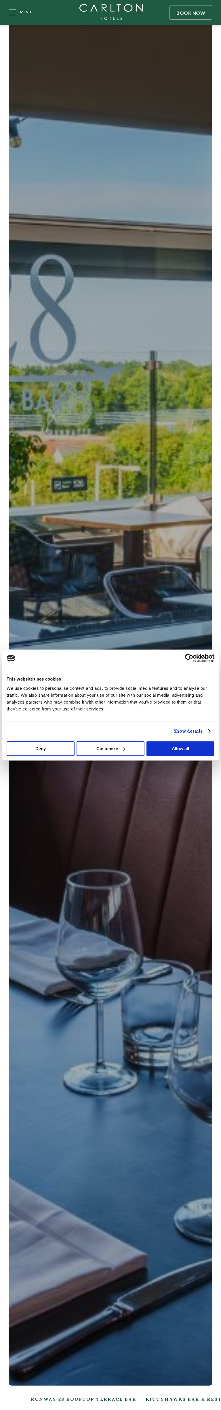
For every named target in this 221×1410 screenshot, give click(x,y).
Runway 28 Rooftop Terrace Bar (83, 1399)
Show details (188, 731)
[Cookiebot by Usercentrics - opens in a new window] (189, 658)
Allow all (180, 748)
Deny (40, 748)
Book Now (190, 13)
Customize (107, 748)
